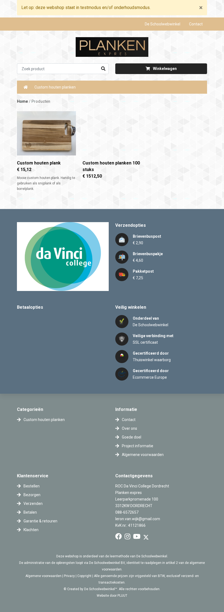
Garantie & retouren (40, 521)
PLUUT (122, 596)
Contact (196, 24)
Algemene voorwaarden (43, 576)
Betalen (30, 512)
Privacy (69, 576)
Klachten (31, 530)
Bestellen (31, 486)
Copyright (84, 576)
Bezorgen (31, 495)
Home (22, 101)
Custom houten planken (55, 87)
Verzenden (33, 503)
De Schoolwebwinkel (162, 24)
